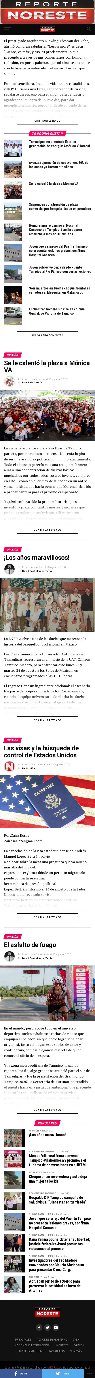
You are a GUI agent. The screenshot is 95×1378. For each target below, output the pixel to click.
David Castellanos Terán (37, 571)
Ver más (76, 1351)
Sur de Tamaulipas (30, 1351)
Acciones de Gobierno (52, 1339)
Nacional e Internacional (33, 1345)
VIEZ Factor (54, 1367)
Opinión (79, 1345)
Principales (23, 1339)
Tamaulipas (57, 1351)
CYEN (76, 1339)
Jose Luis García (32, 382)
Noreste (62, 1345)
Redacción (28, 768)
